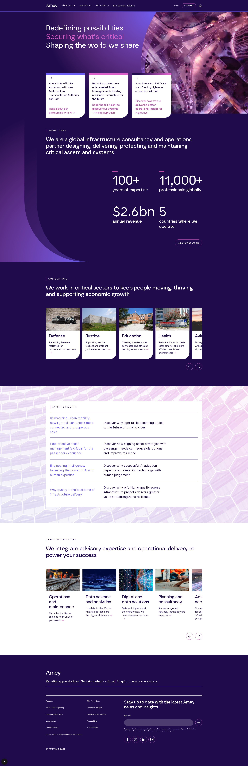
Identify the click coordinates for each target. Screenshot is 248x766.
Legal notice (51, 721)
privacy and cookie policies (166, 731)
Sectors (83, 6)
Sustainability (92, 727)
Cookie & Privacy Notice (96, 714)
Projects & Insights (124, 6)
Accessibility (92, 721)
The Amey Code (93, 701)
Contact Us (188, 6)
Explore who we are (188, 243)
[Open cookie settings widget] (4, 762)
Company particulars (54, 714)
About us (66, 6)
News (176, 6)
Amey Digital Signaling (55, 708)
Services (101, 6)
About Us (49, 701)
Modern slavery (52, 727)
